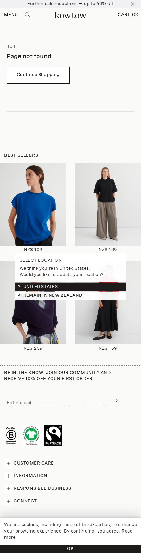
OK (70, 549)
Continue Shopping (38, 75)
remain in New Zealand (52, 295)
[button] (128, 15)
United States (40, 287)
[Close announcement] (133, 4)
